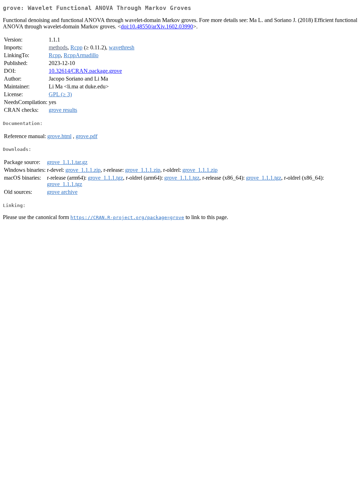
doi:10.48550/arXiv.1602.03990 (157, 26)
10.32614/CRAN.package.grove (85, 71)
